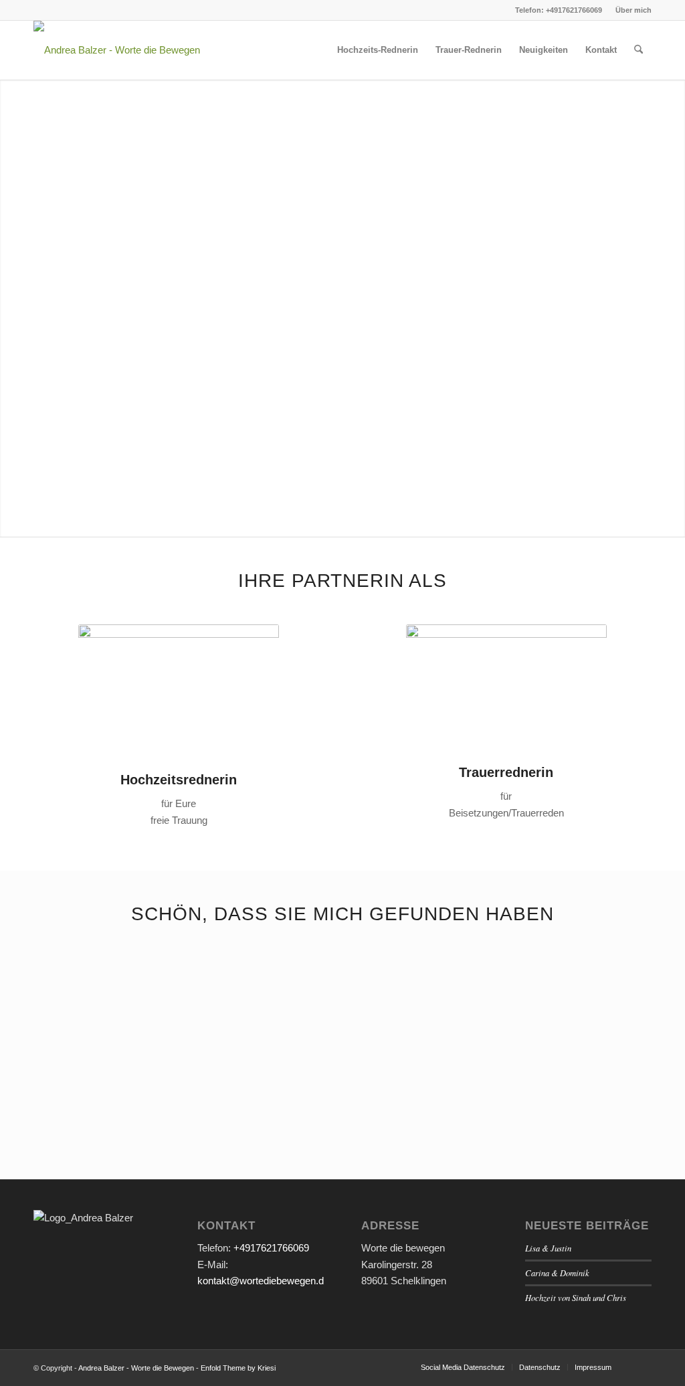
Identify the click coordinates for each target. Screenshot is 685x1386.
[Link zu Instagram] (37, 10)
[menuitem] (630, 10)
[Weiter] (631, 1009)
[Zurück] (53, 1009)
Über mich (633, 10)
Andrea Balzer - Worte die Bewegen (136, 1368)
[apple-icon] (116, 50)
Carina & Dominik (557, 1272)
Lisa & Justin (548, 1247)
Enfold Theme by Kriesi (238, 1368)
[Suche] (638, 50)
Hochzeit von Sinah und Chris (575, 1297)
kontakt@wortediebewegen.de (263, 1280)
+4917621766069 (271, 1247)
